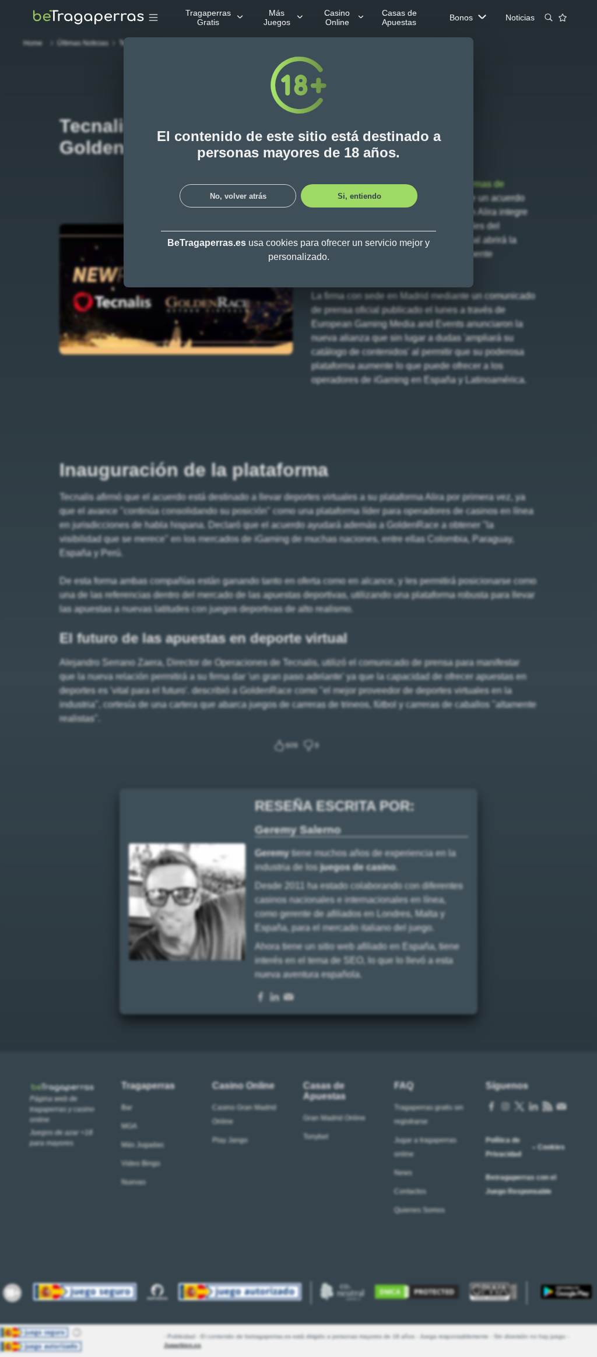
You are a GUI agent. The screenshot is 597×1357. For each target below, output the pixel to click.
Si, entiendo (359, 196)
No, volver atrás (238, 196)
